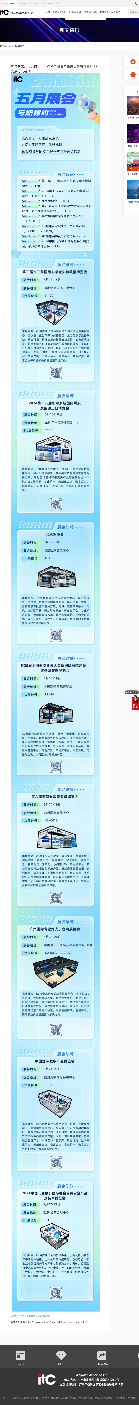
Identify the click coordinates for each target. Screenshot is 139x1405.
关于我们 (115, 12)
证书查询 (132, 1398)
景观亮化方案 (59, 12)
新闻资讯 (104, 12)
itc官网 (4, 3)
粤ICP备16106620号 (51, 1398)
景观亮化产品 (74, 12)
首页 (48, 12)
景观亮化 (12, 3)
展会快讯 (22, 46)
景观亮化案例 (90, 12)
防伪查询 (120, 1398)
